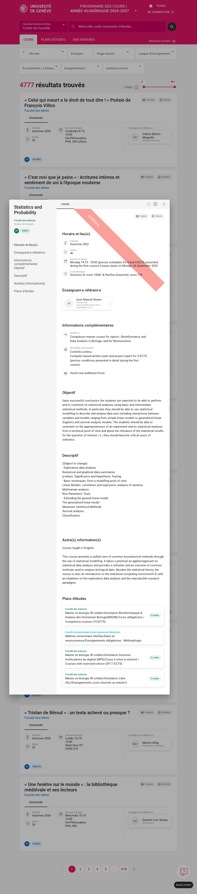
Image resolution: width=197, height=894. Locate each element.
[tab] (65, 204)
